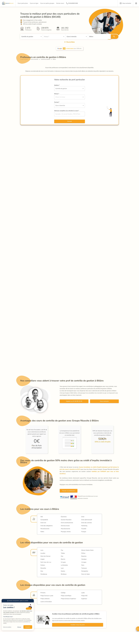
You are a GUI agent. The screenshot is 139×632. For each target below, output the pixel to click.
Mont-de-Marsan (45, 556)
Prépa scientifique (66, 596)
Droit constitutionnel (67, 523)
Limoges (83, 562)
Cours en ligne (85, 574)
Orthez (83, 553)
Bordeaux (63, 574)
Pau (62, 550)
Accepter (27, 627)
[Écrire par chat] (137, 628)
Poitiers (42, 565)
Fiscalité (83, 529)
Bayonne (83, 556)
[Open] (41, 36)
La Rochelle (64, 565)
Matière (57, 85)
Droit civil (43, 523)
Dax (62, 556)
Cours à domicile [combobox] (60, 105)
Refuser (19, 627)
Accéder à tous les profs (78, 625)
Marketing (84, 526)
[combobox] (29, 36)
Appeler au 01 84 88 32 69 (74, 401)
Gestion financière (66, 520)
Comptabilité (44, 520)
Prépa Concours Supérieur (68, 599)
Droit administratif (86, 520)
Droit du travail (65, 526)
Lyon (62, 568)
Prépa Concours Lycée (46, 596)
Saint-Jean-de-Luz (45, 562)
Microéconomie (44, 529)
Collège (63, 593)
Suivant (69, 121)
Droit (82, 517)
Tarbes (63, 553)
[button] (136, 3)
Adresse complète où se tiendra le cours (66, 111)
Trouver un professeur (68, 491)
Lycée (83, 593)
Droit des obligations (46, 526)
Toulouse (84, 568)
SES (41, 517)
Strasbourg (43, 574)
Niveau (56, 94)
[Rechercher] (114, 36)
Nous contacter (104, 401)
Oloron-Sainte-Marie (87, 550)
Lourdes (42, 553)
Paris (82, 565)
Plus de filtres (70, 42)
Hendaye (83, 559)
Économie (64, 517)
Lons (41, 550)
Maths (42, 532)
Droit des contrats (86, 523)
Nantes (63, 571)
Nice (41, 571)
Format (56, 102)
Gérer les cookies (7, 627)
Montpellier (84, 571)
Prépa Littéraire (45, 599)
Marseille (43, 568)
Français (83, 532)
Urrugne (63, 562)
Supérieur (84, 599)
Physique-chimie (66, 532)
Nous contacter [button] (126, 3)
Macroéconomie (65, 529)
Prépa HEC (84, 596)
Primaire (42, 593)
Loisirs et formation (46, 602)
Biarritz (63, 559)
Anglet (42, 559)
